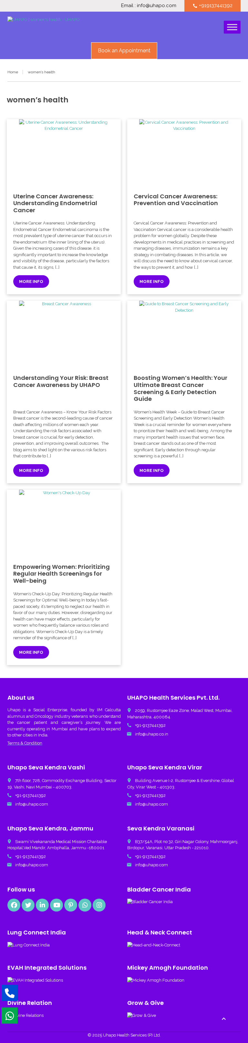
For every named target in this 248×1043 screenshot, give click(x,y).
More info (31, 281)
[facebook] (13, 905)
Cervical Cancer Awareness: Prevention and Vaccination (176, 199)
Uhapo (13, 709)
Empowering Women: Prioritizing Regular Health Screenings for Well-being (61, 574)
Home (12, 72)
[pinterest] (70, 905)
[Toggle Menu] (232, 27)
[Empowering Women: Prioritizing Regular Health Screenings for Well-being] (64, 523)
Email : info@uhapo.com (148, 5)
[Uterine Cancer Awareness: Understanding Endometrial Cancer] (64, 152)
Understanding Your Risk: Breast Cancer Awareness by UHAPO (60, 381)
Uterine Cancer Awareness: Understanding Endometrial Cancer (55, 203)
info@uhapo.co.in (151, 734)
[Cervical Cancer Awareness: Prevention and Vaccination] (184, 152)
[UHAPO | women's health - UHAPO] (43, 27)
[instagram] (99, 905)
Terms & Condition (24, 743)
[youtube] (56, 905)
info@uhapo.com (31, 804)
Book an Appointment (124, 50)
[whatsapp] (84, 905)
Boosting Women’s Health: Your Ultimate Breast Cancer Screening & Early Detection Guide (180, 388)
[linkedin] (42, 905)
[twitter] (28, 905)
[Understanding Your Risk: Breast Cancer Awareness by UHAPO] (64, 334)
